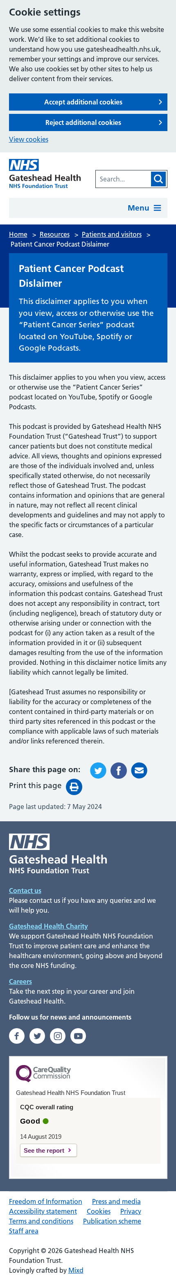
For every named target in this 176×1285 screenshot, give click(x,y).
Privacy (130, 1211)
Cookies (99, 1211)
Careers (20, 981)
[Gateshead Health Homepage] (45, 173)
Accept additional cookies (83, 102)
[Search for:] (123, 179)
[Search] (158, 179)
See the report (44, 1150)
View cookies (28, 139)
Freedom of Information (45, 1201)
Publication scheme (112, 1221)
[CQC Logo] (43, 1080)
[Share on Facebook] (119, 770)
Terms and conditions (41, 1221)
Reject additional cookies (83, 122)
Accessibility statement (43, 1211)
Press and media (116, 1201)
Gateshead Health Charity (48, 926)
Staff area (23, 1231)
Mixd (75, 1270)
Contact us (25, 890)
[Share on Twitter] (98, 770)
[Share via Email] (139, 770)
